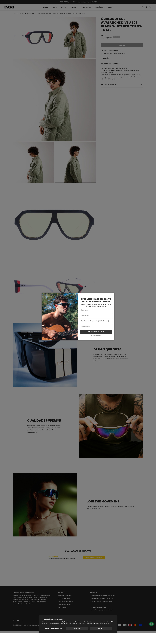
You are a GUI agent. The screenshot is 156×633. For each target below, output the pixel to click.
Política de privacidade (103, 624)
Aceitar (77, 628)
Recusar (101, 628)
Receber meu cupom (96, 332)
